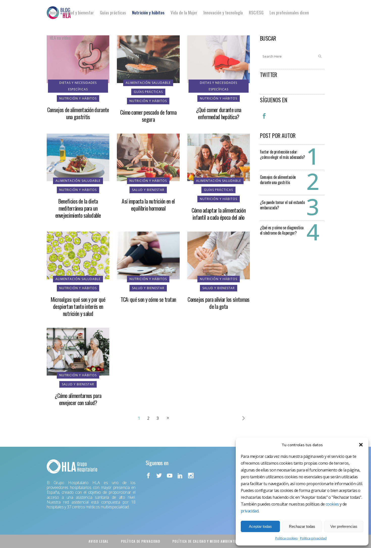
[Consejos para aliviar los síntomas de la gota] (218, 255)
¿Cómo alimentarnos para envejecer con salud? (78, 399)
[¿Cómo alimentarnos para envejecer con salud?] (78, 351)
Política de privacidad (140, 541)
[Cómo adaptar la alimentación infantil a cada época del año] (218, 157)
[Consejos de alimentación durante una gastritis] (78, 59)
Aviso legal (99, 541)
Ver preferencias (343, 526)
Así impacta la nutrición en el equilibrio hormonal (148, 204)
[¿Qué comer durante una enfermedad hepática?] (218, 59)
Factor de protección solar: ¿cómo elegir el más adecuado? (282, 154)
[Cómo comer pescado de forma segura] (148, 59)
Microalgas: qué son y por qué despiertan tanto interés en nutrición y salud (78, 306)
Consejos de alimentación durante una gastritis (78, 113)
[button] (360, 444)
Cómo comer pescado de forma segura (148, 115)
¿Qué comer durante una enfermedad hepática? (218, 113)
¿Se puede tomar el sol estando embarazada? (282, 205)
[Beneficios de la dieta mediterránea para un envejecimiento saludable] (78, 157)
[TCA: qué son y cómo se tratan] (148, 255)
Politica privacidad (313, 538)
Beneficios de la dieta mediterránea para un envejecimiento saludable (78, 208)
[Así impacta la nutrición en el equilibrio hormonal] (148, 157)
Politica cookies (286, 538)
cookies (332, 504)
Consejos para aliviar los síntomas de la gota (218, 302)
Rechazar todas (302, 526)
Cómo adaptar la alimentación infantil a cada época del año (219, 213)
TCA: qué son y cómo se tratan (148, 299)
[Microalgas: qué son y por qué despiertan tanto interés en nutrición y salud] (78, 255)
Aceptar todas (260, 526)
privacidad (249, 511)
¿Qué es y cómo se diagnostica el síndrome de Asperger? (282, 230)
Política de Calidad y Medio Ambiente (204, 541)
